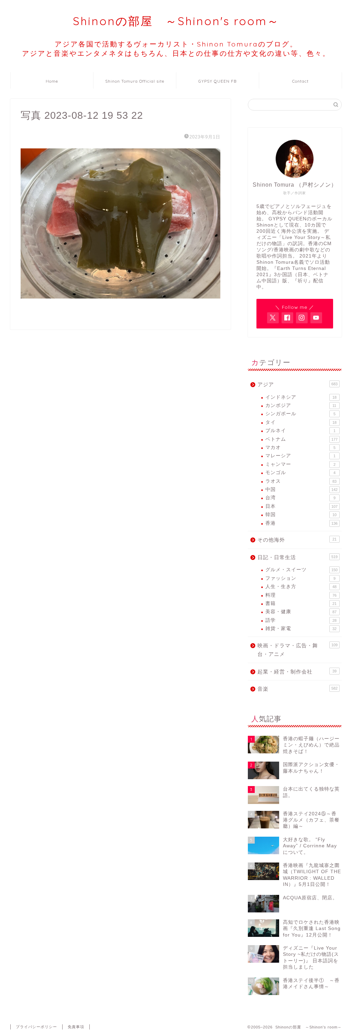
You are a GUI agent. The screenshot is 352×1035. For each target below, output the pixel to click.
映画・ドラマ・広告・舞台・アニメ (297, 649)
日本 (301, 506)
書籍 (301, 603)
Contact (300, 81)
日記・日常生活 (297, 557)
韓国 (301, 514)
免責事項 (76, 1027)
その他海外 (297, 540)
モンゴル (300, 472)
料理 (301, 595)
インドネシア (301, 397)
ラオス (301, 481)
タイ (301, 422)
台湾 (300, 497)
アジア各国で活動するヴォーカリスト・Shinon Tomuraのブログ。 (176, 49)
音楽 (297, 689)
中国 (301, 489)
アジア (297, 384)
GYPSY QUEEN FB (217, 81)
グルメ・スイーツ (301, 569)
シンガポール (300, 413)
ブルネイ (300, 430)
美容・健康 (301, 611)
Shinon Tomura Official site (134, 81)
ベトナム (301, 439)
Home (52, 81)
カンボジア (301, 405)
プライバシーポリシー (36, 1027)
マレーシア (300, 455)
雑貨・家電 (301, 628)
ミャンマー (300, 464)
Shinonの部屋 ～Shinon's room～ (176, 21)
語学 (301, 620)
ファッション (300, 578)
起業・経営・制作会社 (297, 672)
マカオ (300, 447)
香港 (301, 523)
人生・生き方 (301, 586)
